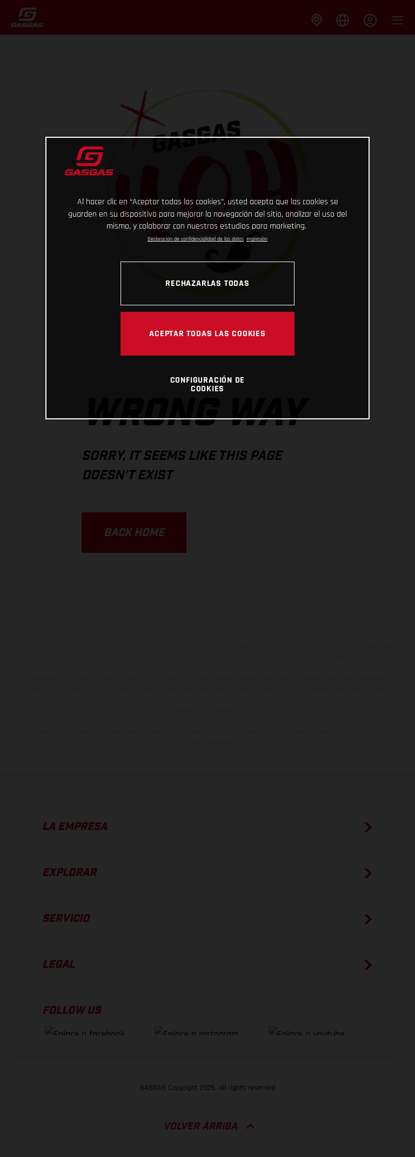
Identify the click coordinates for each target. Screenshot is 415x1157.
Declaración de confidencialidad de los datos (196, 239)
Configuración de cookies (207, 384)
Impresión (256, 239)
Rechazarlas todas (207, 283)
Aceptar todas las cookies (207, 333)
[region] (207, 278)
